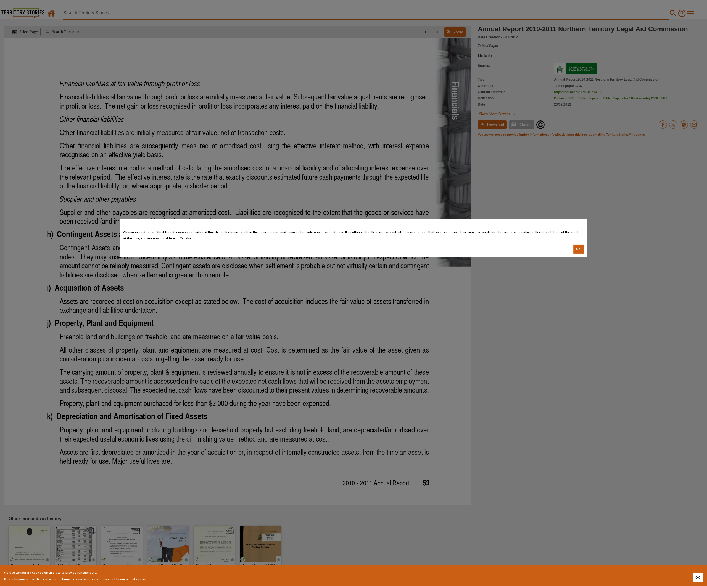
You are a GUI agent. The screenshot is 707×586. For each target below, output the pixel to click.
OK (578, 248)
